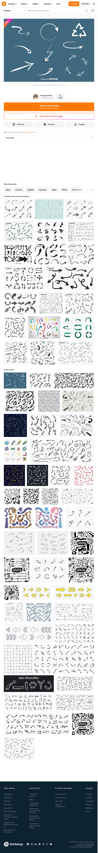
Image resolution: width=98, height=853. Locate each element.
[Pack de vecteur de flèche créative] (50, 230)
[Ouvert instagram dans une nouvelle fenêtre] (32, 843)
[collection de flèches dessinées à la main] (24, 277)
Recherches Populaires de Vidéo (34, 824)
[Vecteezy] (3, 3)
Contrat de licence (33, 794)
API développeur (10, 810)
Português (88, 800)
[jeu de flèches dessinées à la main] (19, 230)
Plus (58, 4)
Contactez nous (60, 796)
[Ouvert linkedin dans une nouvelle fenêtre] (36, 843)
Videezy (7, 800)
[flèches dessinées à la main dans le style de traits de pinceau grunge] (75, 351)
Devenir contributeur (59, 804)
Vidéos (35, 4)
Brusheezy (8, 793)
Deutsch (87, 803)
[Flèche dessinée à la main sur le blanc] (15, 326)
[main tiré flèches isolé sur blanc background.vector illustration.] (43, 424)
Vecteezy (7, 796)
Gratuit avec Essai (49, 106)
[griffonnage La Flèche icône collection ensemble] (16, 450)
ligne (8, 188)
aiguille (30, 188)
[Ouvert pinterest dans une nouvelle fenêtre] (39, 843)
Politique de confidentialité (82, 844)
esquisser (43, 188)
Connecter (85, 4)
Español (87, 796)
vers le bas (77, 188)
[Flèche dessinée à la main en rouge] (83, 474)
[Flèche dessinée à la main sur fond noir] (14, 474)
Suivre (60, 98)
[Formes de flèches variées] (20, 302)
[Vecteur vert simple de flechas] (78, 326)
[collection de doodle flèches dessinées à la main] (42, 351)
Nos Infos (57, 800)
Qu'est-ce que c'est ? (28, 132)
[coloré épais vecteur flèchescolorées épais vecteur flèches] (18, 517)
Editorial (47, 4)
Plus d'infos (10, 137)
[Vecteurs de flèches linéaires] (49, 208)
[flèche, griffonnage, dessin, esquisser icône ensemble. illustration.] (79, 517)
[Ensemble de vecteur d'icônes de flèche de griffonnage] (18, 253)
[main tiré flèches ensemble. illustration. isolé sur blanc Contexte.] (77, 495)
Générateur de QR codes (10, 829)
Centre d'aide (59, 793)
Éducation (8, 807)
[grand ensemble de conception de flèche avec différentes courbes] (51, 302)
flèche (64, 188)
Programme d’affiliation (33, 803)
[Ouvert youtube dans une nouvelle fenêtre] (51, 843)
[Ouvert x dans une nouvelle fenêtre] (47, 843)
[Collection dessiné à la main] (18, 208)
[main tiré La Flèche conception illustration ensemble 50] (74, 632)
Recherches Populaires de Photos (34, 817)
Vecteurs (11, 4)
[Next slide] (88, 188)
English (87, 793)
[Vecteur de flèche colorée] (44, 326)
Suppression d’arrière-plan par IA (9, 823)
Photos (24, 4)
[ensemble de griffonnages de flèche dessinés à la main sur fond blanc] (50, 253)
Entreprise (8, 803)
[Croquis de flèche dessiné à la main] (16, 351)
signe (54, 188)
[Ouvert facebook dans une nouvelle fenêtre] (28, 843)
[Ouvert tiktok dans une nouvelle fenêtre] (43, 843)
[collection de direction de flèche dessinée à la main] (29, 682)
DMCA (31, 798)
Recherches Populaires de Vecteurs (34, 809)
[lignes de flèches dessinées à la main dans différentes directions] (19, 747)
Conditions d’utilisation (84, 842)
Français (87, 807)
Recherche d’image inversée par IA (10, 815)
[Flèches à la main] (15, 379)
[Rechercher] (86, 10)
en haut (19, 188)
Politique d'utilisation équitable (79, 846)
